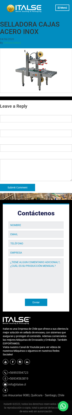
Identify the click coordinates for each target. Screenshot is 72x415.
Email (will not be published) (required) (23, 126)
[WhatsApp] (63, 406)
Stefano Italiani (12, 42)
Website (5, 141)
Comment (5, 156)
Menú (63, 7)
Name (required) (9, 112)
